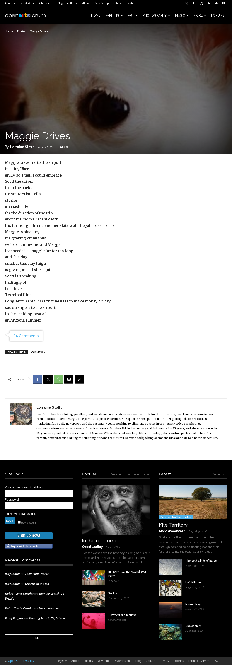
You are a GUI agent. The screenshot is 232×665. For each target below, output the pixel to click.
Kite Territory (173, 525)
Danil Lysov (38, 351)
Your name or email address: (25, 487)
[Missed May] (170, 610)
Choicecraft (193, 626)
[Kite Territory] (193, 502)
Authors (72, 3)
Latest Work (27, 3)
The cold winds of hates (201, 560)
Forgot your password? (20, 514)
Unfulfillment (193, 582)
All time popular (139, 474)
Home (95, 15)
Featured (116, 474)
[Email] (68, 379)
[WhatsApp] (58, 379)
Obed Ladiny (92, 547)
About (8, 3)
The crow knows (49, 608)
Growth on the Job (37, 584)
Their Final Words (37, 574)
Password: (12, 499)
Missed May (193, 604)
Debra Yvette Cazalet (19, 594)
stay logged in (29, 522)
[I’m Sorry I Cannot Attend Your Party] (93, 577)
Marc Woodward (172, 531)
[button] (187, 3)
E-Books (85, 3)
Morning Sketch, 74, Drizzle (47, 618)
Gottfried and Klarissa (122, 615)
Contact (151, 661)
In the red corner (100, 540)
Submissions (45, 3)
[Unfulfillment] (170, 588)
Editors (88, 661)
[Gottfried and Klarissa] (93, 621)
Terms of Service (198, 661)
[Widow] (93, 599)
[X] (48, 379)
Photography (155, 15)
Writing (112, 15)
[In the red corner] (116, 510)
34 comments (26, 336)
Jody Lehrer (12, 574)
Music (180, 15)
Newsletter (104, 661)
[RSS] (208, 3)
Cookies (178, 661)
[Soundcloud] (216, 3)
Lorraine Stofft (22, 147)
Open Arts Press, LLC (21, 661)
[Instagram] (201, 3)
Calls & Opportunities (108, 3)
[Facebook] (193, 3)
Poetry (21, 31)
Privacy (164, 661)
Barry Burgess (14, 618)
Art (131, 15)
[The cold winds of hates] (170, 567)
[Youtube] (223, 3)
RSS (216, 661)
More (198, 15)
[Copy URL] (79, 379)
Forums (217, 15)
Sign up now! (28, 535)
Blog (60, 3)
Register (130, 3)
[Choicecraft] (170, 632)
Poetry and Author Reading (176, 517)
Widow (113, 593)
